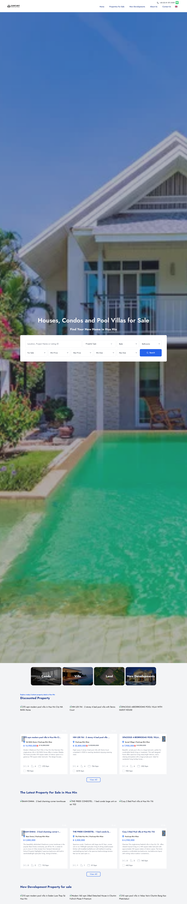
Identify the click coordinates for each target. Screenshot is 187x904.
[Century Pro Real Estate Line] (177, 2)
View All (93, 779)
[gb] (176, 6)
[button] (164, 739)
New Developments (137, 6)
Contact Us (166, 6)
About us (153, 6)
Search (152, 352)
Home (102, 6)
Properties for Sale (116, 6)
